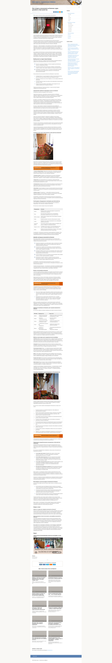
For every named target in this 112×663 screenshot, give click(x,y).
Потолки (69, 17)
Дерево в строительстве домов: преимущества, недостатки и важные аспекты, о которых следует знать (38, 579)
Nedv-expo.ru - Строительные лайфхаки (43, 2)
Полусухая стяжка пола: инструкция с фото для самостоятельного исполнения (38, 608)
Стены (69, 20)
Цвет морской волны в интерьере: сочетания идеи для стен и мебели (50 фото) (39, 638)
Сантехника (70, 29)
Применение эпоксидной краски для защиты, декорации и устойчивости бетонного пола (54, 623)
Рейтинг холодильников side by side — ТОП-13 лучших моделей (54, 594)
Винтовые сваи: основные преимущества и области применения (37, 623)
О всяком (69, 36)
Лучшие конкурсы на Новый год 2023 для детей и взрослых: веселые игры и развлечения (38, 594)
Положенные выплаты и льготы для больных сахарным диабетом (55, 578)
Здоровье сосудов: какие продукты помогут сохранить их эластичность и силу (74, 68)
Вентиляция (70, 23)
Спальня (69, 19)
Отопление (69, 28)
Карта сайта (35, 656)
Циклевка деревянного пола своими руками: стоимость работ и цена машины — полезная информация (55, 639)
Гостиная (69, 14)
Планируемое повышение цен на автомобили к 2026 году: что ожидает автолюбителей (73, 56)
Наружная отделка (71, 33)
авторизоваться (49, 650)
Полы (69, 16)
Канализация (70, 26)
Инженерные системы (71, 22)
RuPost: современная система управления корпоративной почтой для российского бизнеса (73, 45)
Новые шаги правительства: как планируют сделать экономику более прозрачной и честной (73, 52)
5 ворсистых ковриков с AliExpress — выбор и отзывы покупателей (55, 608)
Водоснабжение (70, 25)
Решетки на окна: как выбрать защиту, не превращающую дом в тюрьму (73, 49)
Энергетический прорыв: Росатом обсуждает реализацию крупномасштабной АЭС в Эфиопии (73, 60)
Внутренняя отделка (71, 13)
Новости (69, 34)
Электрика (69, 31)
